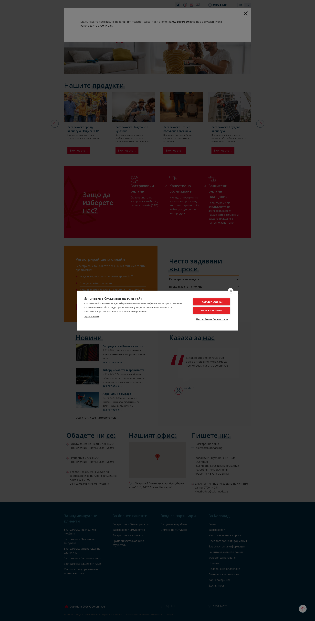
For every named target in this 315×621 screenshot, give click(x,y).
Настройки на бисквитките (212, 319)
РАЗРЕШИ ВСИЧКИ (212, 302)
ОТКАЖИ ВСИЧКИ (211, 310)
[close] (230, 291)
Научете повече (91, 316)
